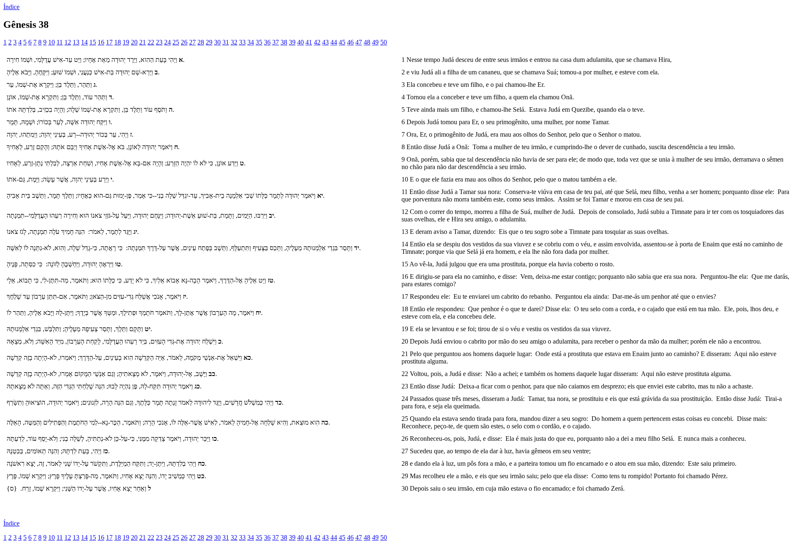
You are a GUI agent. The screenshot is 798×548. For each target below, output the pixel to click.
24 (167, 42)
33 (242, 42)
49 (375, 42)
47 (358, 42)
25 (175, 42)
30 (217, 42)
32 (234, 42)
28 (200, 42)
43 (325, 42)
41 (308, 42)
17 (109, 42)
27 (192, 42)
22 (151, 42)
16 (101, 42)
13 (76, 42)
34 (250, 42)
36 (267, 42)
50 (383, 42)
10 (51, 42)
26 (184, 42)
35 (259, 42)
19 (126, 42)
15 (92, 42)
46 (350, 42)
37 (275, 42)
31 (225, 42)
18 (117, 42)
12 (67, 42)
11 (60, 42)
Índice (11, 6)
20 (134, 42)
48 (367, 42)
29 (209, 42)
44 (333, 42)
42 (317, 42)
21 (142, 42)
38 (284, 42)
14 (84, 42)
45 (342, 42)
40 (300, 42)
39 (292, 42)
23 (159, 42)
